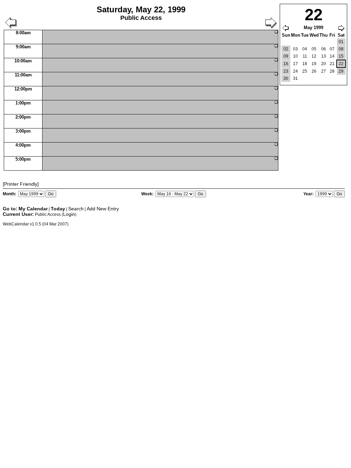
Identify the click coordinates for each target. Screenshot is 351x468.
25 (304, 71)
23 (285, 71)
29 (341, 71)
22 (341, 63)
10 (295, 56)
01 (341, 41)
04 (304, 49)
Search (76, 208)
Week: (148, 194)
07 (332, 49)
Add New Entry (103, 208)
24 (295, 71)
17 (295, 63)
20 (323, 63)
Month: (10, 194)
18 (304, 63)
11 (305, 56)
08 (341, 49)
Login (69, 214)
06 (323, 49)
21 (332, 63)
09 (285, 56)
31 (295, 78)
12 (314, 56)
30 (285, 78)
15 (341, 56)
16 (285, 63)
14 (332, 56)
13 (323, 56)
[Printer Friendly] (21, 184)
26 (314, 71)
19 (314, 63)
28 (332, 71)
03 (295, 49)
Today (58, 208)
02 (285, 49)
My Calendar (33, 208)
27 (323, 71)
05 (314, 49)
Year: (309, 194)
